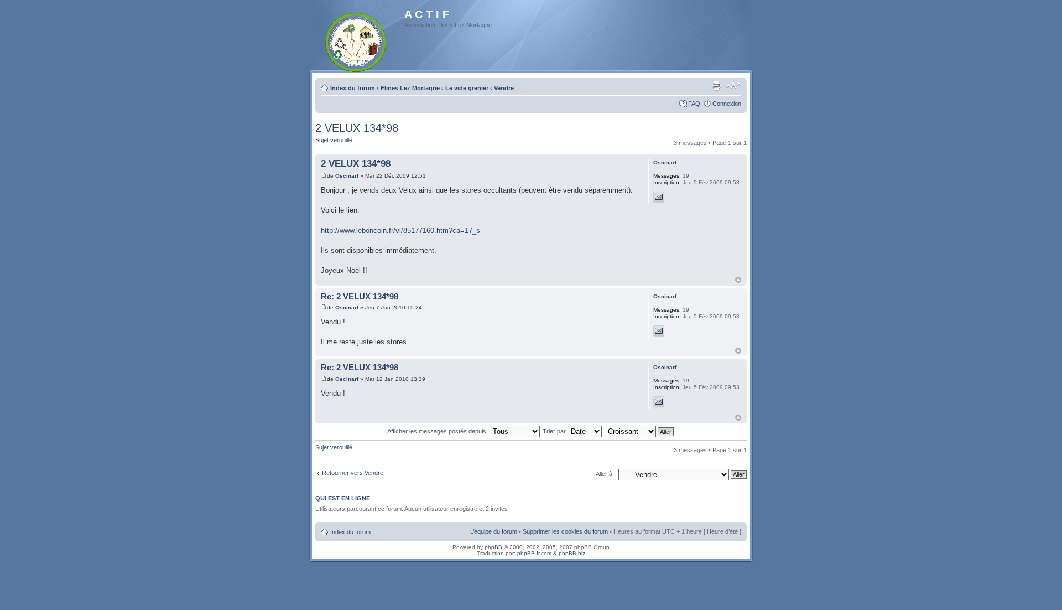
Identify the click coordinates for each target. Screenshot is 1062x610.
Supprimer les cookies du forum (565, 531)
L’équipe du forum (493, 531)
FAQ (694, 103)
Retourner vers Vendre (352, 472)
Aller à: (605, 474)
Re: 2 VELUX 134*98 (359, 296)
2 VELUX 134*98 (356, 128)
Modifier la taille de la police (733, 86)
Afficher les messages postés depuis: (438, 431)
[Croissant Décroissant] (640, 431)
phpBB (493, 547)
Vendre (504, 88)
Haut (738, 280)
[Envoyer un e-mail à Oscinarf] (658, 197)
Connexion (726, 103)
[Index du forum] (356, 40)
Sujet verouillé (333, 140)
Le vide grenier (466, 88)
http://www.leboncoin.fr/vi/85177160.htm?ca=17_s (400, 230)
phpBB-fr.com (534, 553)
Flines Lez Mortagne (410, 88)
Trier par (555, 431)
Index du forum (352, 88)
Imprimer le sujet (716, 86)
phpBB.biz (572, 553)
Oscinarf (346, 176)
